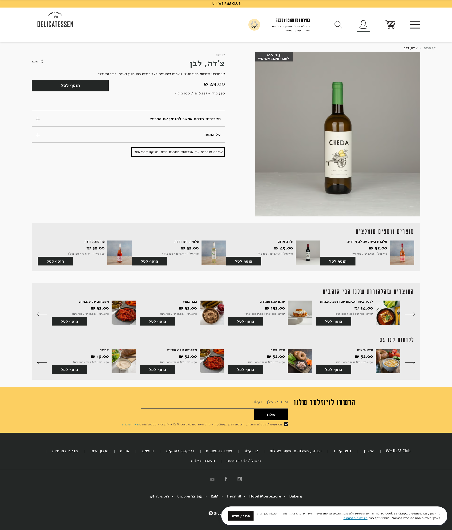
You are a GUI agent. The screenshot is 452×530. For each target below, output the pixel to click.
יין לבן (220, 55)
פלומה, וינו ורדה (186, 242)
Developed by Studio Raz (220, 516)
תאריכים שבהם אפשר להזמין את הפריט (185, 119)
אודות (124, 451)
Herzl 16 (234, 496)
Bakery (295, 496)
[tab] (128, 119)
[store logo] (55, 20)
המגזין (368, 451)
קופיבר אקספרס (189, 496)
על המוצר (212, 134)
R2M (214, 496)
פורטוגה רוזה (95, 242)
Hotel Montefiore (265, 496)
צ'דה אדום (285, 242)
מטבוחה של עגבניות (94, 302)
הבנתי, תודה (241, 516)
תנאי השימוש (131, 424)
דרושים (148, 451)
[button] (410, 314)
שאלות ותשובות (219, 451)
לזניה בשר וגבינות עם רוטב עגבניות (346, 302)
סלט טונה (277, 350)
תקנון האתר (98, 451)
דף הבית (429, 48)
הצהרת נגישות (203, 461)
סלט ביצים (365, 350)
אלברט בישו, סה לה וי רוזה (367, 242)
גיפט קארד (342, 451)
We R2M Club (398, 451)
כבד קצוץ (190, 302)
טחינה (104, 350)
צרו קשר (251, 451)
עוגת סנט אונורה (272, 302)
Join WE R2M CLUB (226, 3)
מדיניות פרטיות (65, 451)
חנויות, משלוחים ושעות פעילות (296, 451)
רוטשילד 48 (159, 496)
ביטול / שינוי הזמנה (243, 461)
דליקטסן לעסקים (180, 451)
